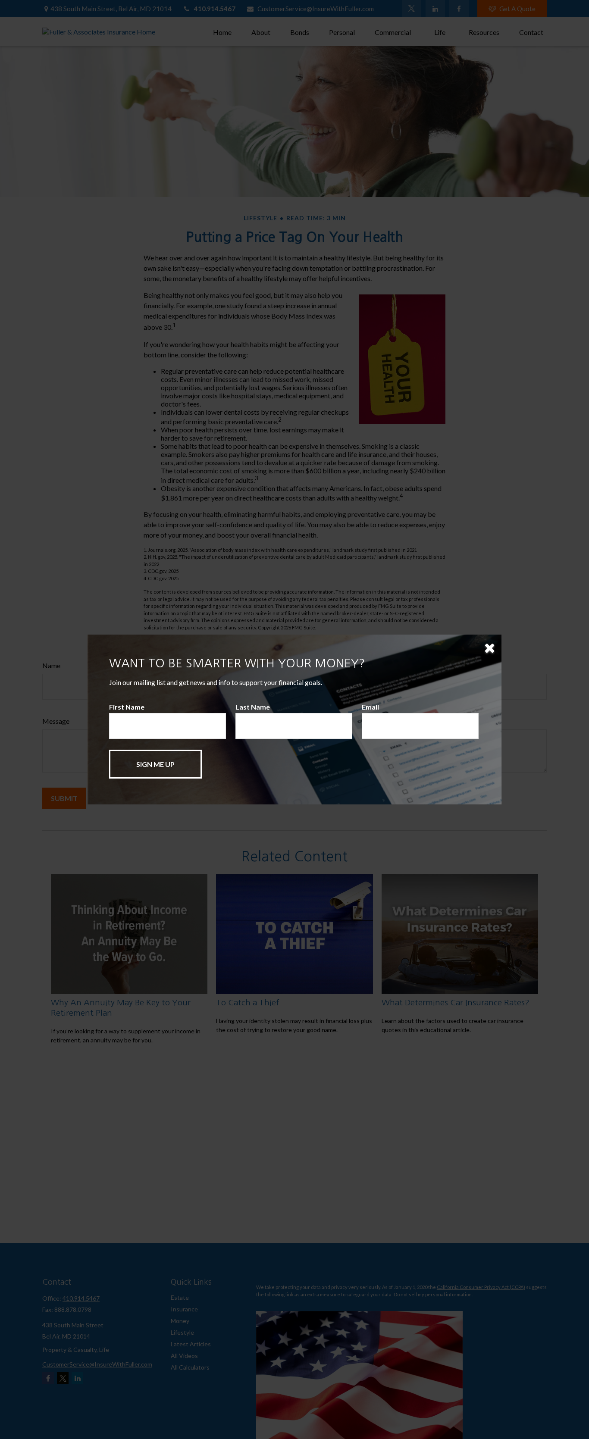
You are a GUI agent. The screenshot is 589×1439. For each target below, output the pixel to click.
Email (370, 707)
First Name (126, 707)
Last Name (252, 707)
